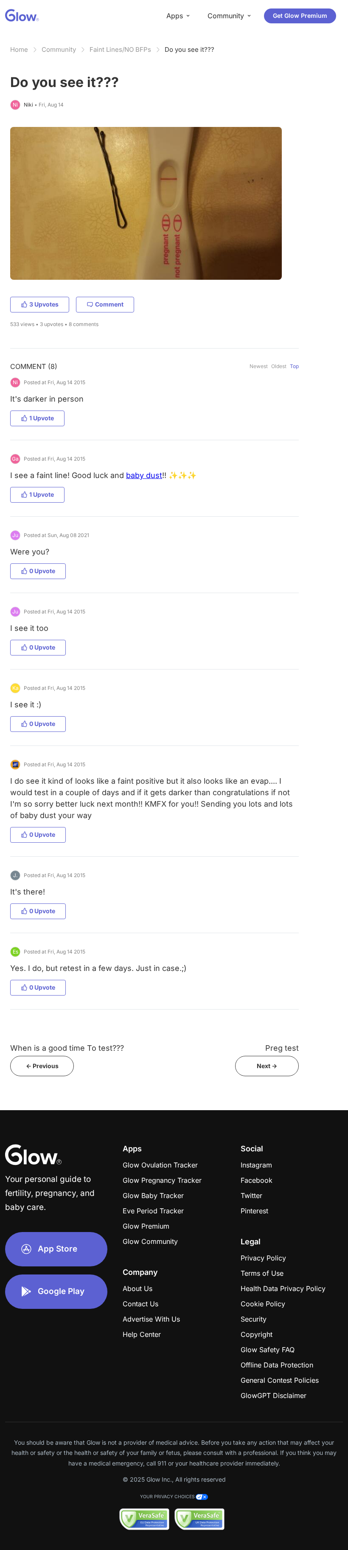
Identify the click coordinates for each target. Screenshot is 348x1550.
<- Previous (42, 1065)
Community (59, 49)
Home (19, 49)
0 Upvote (42, 570)
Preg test (282, 1048)
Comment (109, 304)
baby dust (144, 475)
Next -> (267, 1065)
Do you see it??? (189, 49)
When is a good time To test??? (67, 1048)
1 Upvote (41, 418)
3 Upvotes (44, 304)
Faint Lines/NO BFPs (120, 49)
